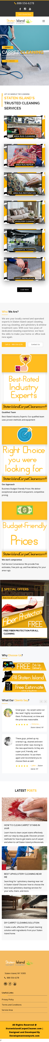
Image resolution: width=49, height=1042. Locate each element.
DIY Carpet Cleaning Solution (21, 922)
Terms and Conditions (12, 1004)
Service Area (7, 1010)
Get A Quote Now (24, 14)
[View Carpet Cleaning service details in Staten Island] (24, 127)
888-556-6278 (25, 3)
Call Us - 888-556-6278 (10, 61)
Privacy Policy (8, 999)
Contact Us (35, 344)
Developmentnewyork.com (24, 1035)
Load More (24, 289)
